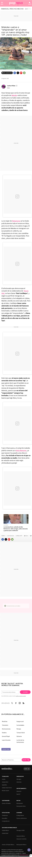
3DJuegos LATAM (20, 830)
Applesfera (4, 785)
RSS (23, 702)
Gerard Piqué (6, 736)
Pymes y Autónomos (22, 818)
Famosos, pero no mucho (12, 9)
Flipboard (21, 73)
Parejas (19, 729)
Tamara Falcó (21, 732)
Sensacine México (21, 836)
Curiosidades (20, 725)
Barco (26, 535)
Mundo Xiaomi (5, 790)
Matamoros (16, 221)
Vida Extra (19, 782)
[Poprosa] (16, 3)
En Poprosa (6, 525)
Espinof (18, 794)
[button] (12, 86)
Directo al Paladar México (8, 844)
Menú (2, 4)
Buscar (24, 759)
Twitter (18, 73)
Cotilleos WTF (19, 535)
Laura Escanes (6, 740)
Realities (4, 721)
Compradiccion (6, 821)
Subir (25, 768)
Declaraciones (6, 729)
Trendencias (5, 815)
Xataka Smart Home (7, 787)
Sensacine (19, 791)
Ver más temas (6, 749)
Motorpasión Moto (21, 806)
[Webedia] (6, 770)
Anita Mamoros (21, 450)
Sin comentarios (8, 72)
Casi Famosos (10, 535)
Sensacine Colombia (21, 839)
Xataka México (5, 830)
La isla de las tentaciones (20, 741)
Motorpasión (20, 803)
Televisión (5, 725)
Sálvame (19, 736)
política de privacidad (21, 696)
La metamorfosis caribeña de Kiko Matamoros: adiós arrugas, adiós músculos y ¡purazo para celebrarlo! (16, 528)
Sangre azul (20, 721)
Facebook (14, 73)
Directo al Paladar (6, 803)
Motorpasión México (21, 844)
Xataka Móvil (5, 782)
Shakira (4, 732)
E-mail (24, 73)
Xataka (3, 779)
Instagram (19, 702)
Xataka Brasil (5, 833)
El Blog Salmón (20, 815)
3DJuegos (19, 779)
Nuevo (29, 4)
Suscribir (25, 692)
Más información (24, 855)
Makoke (14, 95)
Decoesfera (4, 818)
